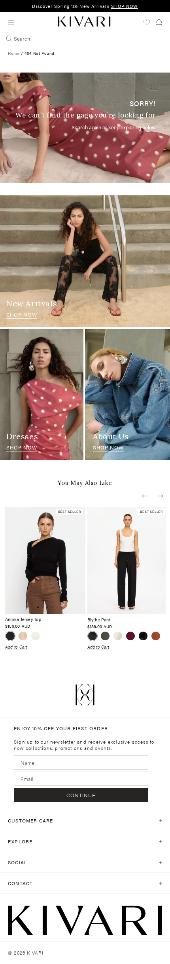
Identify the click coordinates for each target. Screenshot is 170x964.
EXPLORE (20, 841)
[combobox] (85, 38)
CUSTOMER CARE (30, 820)
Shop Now (21, 314)
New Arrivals (31, 303)
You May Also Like (85, 483)
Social (17, 862)
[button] (144, 496)
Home (13, 53)
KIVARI (35, 952)
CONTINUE (81, 795)
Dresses (22, 436)
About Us (111, 436)
